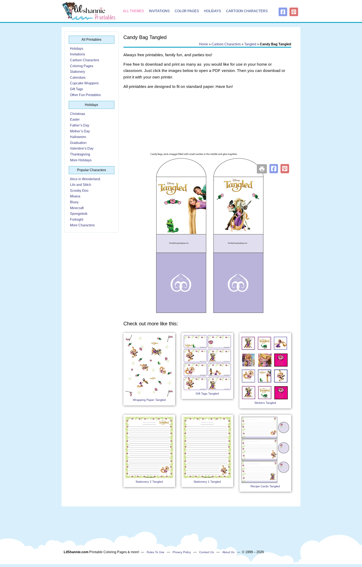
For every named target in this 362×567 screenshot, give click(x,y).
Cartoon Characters (247, 11)
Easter (75, 119)
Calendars (77, 77)
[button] (273, 168)
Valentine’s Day (81, 148)
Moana (75, 196)
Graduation (78, 143)
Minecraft (77, 208)
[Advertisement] (207, 126)
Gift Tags (76, 89)
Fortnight (76, 219)
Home (203, 44)
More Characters (82, 225)
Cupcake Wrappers (84, 83)
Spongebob (78, 213)
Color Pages (187, 11)
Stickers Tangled (265, 402)
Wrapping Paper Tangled (149, 399)
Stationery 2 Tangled (149, 481)
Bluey (74, 202)
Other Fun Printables (85, 95)
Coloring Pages (81, 66)
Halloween (78, 137)
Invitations (159, 11)
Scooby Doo (79, 190)
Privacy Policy (182, 552)
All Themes (133, 11)
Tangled (250, 44)
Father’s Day (79, 125)
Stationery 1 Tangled (207, 481)
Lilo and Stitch (80, 184)
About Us (228, 552)
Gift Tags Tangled (207, 393)
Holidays (212, 11)
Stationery (77, 71)
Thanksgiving (80, 154)
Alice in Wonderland (85, 179)
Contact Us (206, 552)
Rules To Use (155, 552)
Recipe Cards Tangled (265, 486)
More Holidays (81, 160)
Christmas (77, 114)
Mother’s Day (80, 131)
